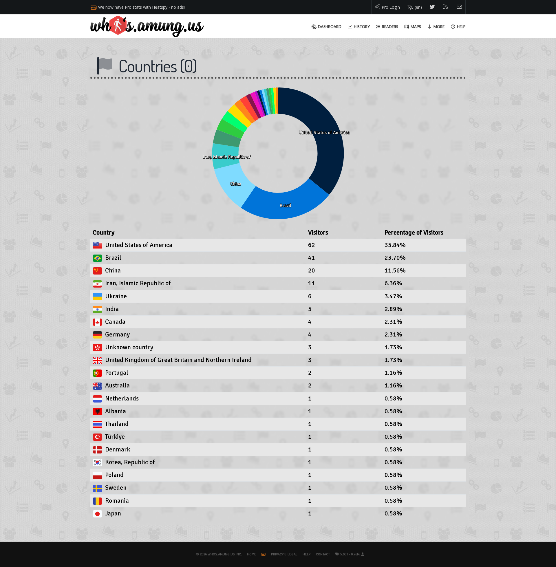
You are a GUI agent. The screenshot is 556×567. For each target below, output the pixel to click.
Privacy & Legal (284, 554)
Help (307, 554)
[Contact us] (459, 7)
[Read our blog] (446, 7)
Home (251, 554)
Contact (323, 554)
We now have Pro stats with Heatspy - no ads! (141, 7)
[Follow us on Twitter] (432, 7)
